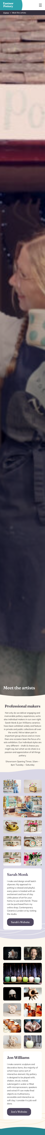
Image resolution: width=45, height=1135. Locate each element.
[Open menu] (40, 5)
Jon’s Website (19, 1111)
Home (6, 12)
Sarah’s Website (20, 922)
